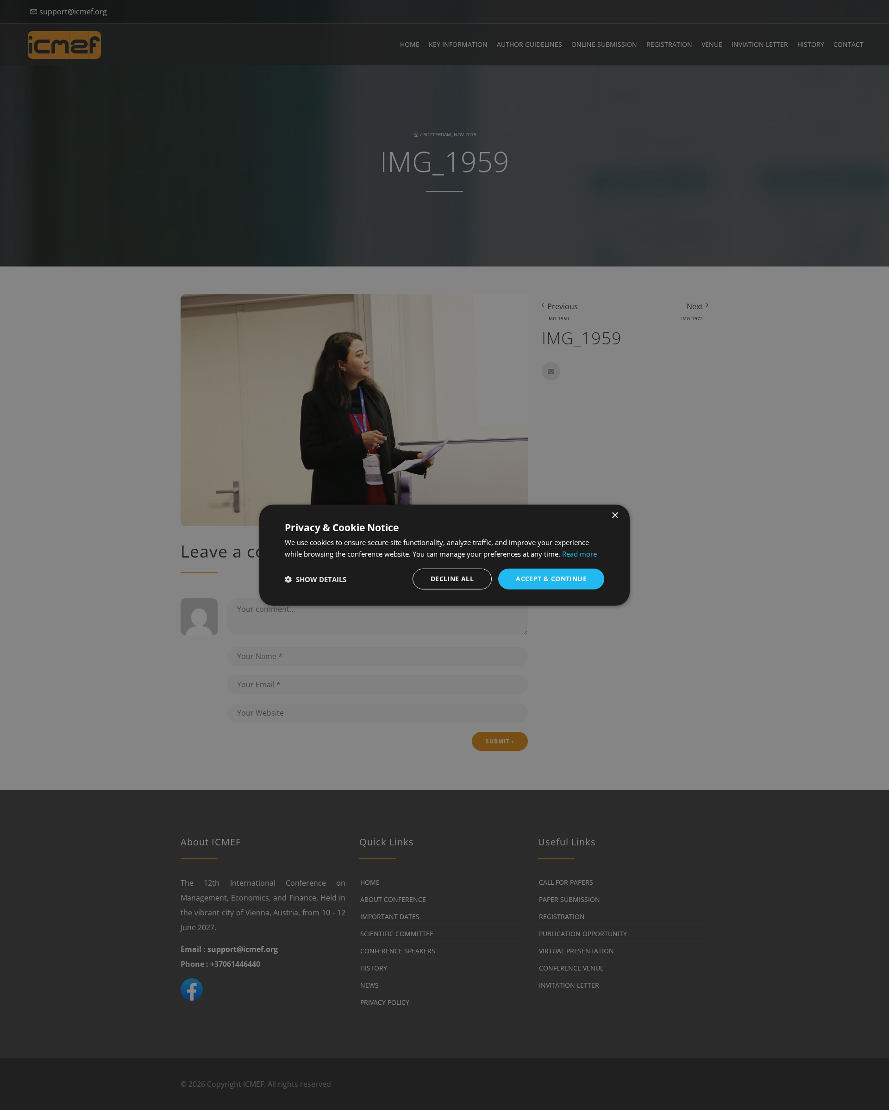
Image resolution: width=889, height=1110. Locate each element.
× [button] (614, 515)
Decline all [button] (452, 578)
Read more (579, 553)
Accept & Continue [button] (551, 578)
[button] (315, 579)
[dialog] (444, 555)
